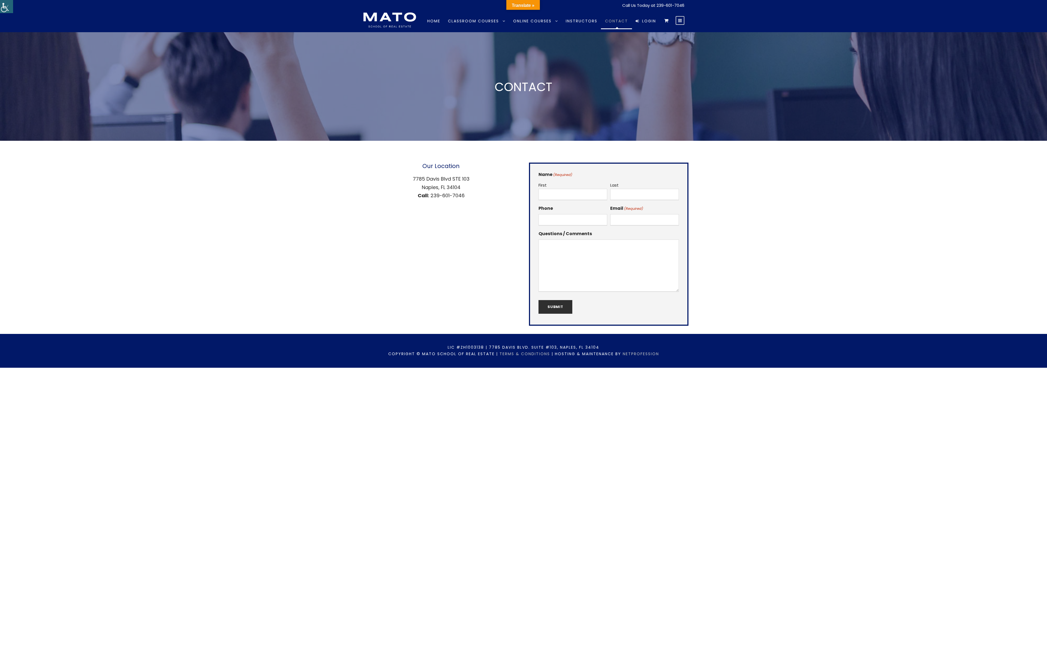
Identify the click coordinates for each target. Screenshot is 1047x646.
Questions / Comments (565, 234)
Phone (545, 208)
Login (649, 21)
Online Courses (532, 21)
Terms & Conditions (525, 354)
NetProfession (641, 354)
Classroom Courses (473, 21)
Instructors (581, 21)
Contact (616, 21)
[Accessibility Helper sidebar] (6, 6)
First (542, 185)
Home (433, 21)
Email (626, 208)
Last (614, 185)
